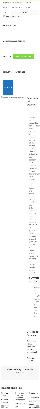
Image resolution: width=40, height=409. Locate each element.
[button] (16, 87)
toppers (30, 361)
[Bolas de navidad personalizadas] (34, 393)
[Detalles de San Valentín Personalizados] (20, 393)
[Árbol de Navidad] (6, 393)
